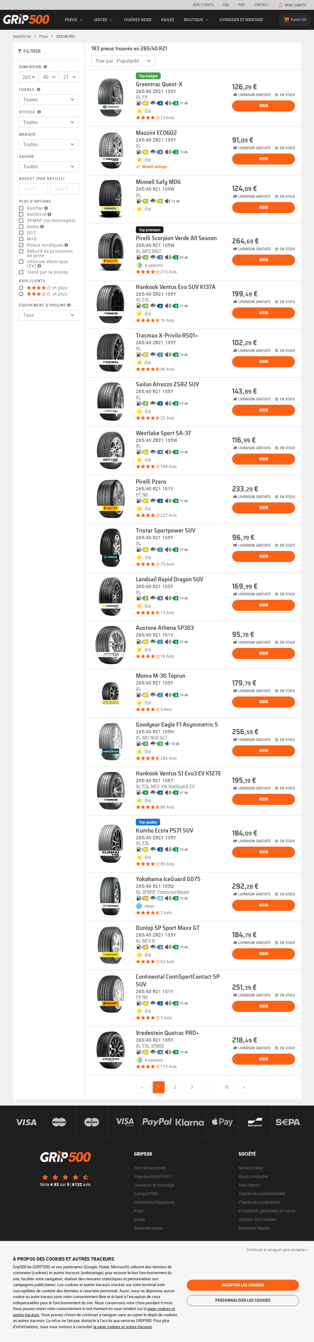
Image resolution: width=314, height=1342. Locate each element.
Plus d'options (35, 202)
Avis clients (203, 5)
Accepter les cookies (243, 1285)
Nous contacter (253, 1176)
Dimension (31, 67)
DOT (31, 233)
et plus (59, 288)
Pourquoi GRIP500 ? (153, 1176)
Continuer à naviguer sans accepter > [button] (277, 1249)
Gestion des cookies (257, 1219)
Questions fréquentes (154, 1202)
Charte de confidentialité (262, 1193)
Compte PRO (146, 1193)
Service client (251, 1168)
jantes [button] (101, 20)
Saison (26, 157)
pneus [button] (71, 20)
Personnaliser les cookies (242, 1300)
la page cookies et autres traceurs (122, 1326)
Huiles (167, 20)
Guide (139, 1219)
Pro (241, 5)
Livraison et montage (241, 20)
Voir (263, 106)
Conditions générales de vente (267, 1211)
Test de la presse (149, 1168)
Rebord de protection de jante (50, 253)
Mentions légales (254, 1228)
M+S (31, 239)
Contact (261, 5)
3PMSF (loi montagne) (51, 220)
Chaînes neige (137, 20)
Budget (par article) (42, 179)
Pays (139, 1211)
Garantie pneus (148, 1228)
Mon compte (295, 5)
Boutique (194, 20)
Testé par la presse (47, 272)
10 (226, 1087)
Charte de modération (259, 1202)
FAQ (226, 5)
